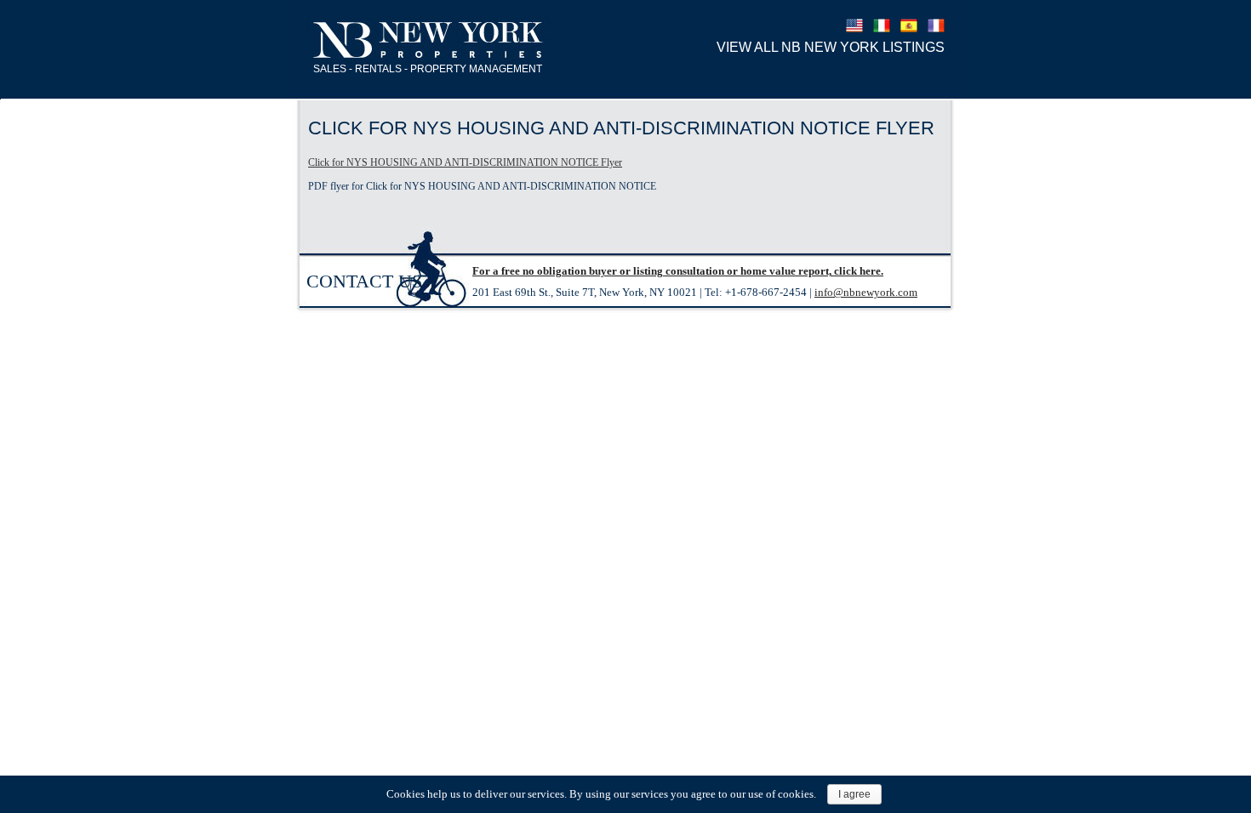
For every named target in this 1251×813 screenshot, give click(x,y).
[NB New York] (428, 41)
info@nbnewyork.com (865, 292)
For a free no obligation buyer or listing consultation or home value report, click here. (677, 270)
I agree (854, 794)
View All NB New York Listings (831, 47)
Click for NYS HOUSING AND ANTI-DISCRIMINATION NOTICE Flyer (465, 162)
